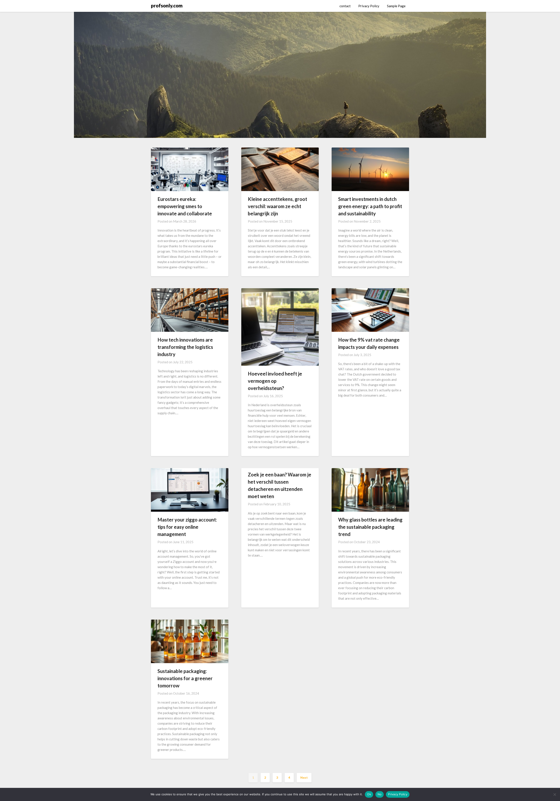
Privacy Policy (368, 6)
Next (304, 777)
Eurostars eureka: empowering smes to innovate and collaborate (185, 206)
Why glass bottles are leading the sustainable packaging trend (370, 527)
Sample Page (396, 6)
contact (345, 6)
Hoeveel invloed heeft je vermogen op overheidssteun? (275, 381)
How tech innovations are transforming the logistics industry (185, 347)
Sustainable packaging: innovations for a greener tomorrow (185, 678)
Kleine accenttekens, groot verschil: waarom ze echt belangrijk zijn (277, 206)
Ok (369, 794)
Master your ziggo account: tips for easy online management (187, 527)
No (380, 794)
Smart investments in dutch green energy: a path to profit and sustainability (370, 206)
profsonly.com (167, 6)
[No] (554, 794)
